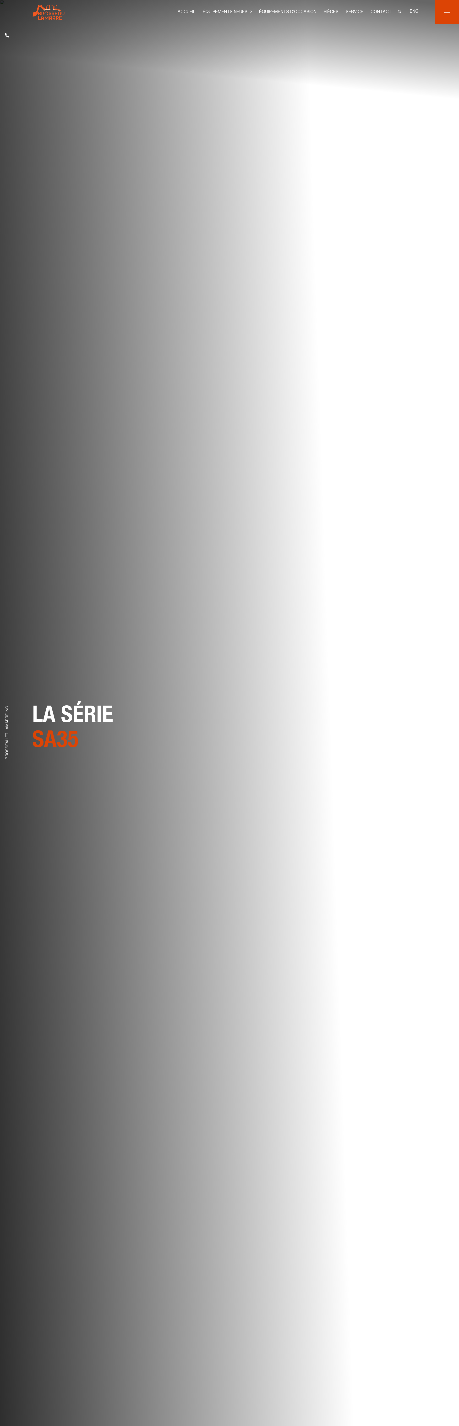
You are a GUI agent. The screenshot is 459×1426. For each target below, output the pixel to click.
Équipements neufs (225, 12)
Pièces (331, 12)
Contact (381, 12)
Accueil (187, 12)
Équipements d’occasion (288, 12)
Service (354, 12)
